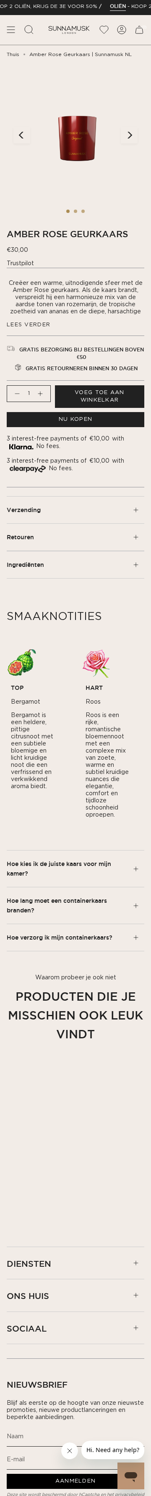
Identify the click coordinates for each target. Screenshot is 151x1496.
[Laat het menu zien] (11, 30)
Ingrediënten (25, 564)
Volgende (129, 135)
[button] (29, 30)
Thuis (13, 54)
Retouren (20, 537)
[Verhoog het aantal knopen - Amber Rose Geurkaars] (42, 393)
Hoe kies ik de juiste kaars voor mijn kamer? (59, 868)
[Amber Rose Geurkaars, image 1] (68, 211)
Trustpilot (20, 263)
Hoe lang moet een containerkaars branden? (57, 905)
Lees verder (28, 325)
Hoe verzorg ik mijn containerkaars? (59, 937)
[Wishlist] (104, 30)
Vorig (21, 135)
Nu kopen (75, 419)
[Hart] (96, 663)
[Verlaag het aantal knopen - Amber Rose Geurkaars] (15, 393)
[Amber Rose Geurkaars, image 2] (75, 211)
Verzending (24, 510)
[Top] (21, 663)
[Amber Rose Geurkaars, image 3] (83, 211)
